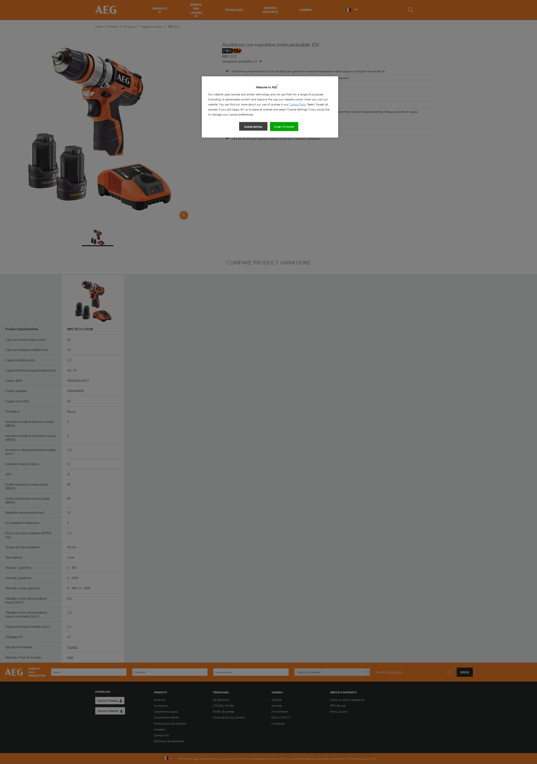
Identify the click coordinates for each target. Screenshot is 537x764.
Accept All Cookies (284, 126)
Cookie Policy (297, 104)
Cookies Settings (253, 126)
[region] (270, 106)
